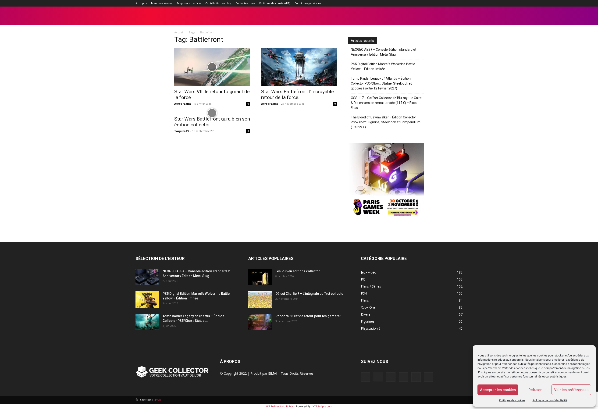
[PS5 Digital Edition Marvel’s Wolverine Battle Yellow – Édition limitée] (147, 299)
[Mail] (435, 3)
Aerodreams (182, 103)
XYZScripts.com (322, 406)
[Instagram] (428, 3)
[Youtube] (459, 3)
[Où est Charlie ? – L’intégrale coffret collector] (260, 299)
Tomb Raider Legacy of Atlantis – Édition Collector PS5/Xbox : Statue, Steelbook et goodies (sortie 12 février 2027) (381, 83)
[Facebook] (420, 3)
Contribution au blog (218, 3)
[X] (451, 3)
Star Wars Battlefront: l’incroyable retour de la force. (297, 94)
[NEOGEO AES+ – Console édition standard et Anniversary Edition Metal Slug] (147, 277)
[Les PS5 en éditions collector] (260, 277)
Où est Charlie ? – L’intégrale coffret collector (310, 293)
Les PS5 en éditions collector (297, 271)
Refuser (535, 390)
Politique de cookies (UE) (274, 3)
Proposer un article (189, 3)
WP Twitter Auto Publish (280, 406)
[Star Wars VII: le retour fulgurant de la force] (212, 67)
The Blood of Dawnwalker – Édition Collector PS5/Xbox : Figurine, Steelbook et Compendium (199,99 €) (385, 122)
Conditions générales (308, 3)
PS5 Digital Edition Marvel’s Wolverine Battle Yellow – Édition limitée (383, 66)
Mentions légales (161, 3)
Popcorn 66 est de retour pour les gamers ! (308, 316)
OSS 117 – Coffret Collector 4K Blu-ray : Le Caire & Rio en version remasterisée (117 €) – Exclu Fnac (386, 103)
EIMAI (272, 373)
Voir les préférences (571, 390)
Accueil (179, 32)
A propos (141, 3)
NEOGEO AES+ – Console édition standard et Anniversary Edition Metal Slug (383, 52)
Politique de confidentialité (550, 400)
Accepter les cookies (498, 390)
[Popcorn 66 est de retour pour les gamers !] (260, 322)
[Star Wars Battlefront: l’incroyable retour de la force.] (299, 67)
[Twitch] (443, 3)
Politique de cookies (512, 400)
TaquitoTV (181, 131)
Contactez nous (245, 3)
